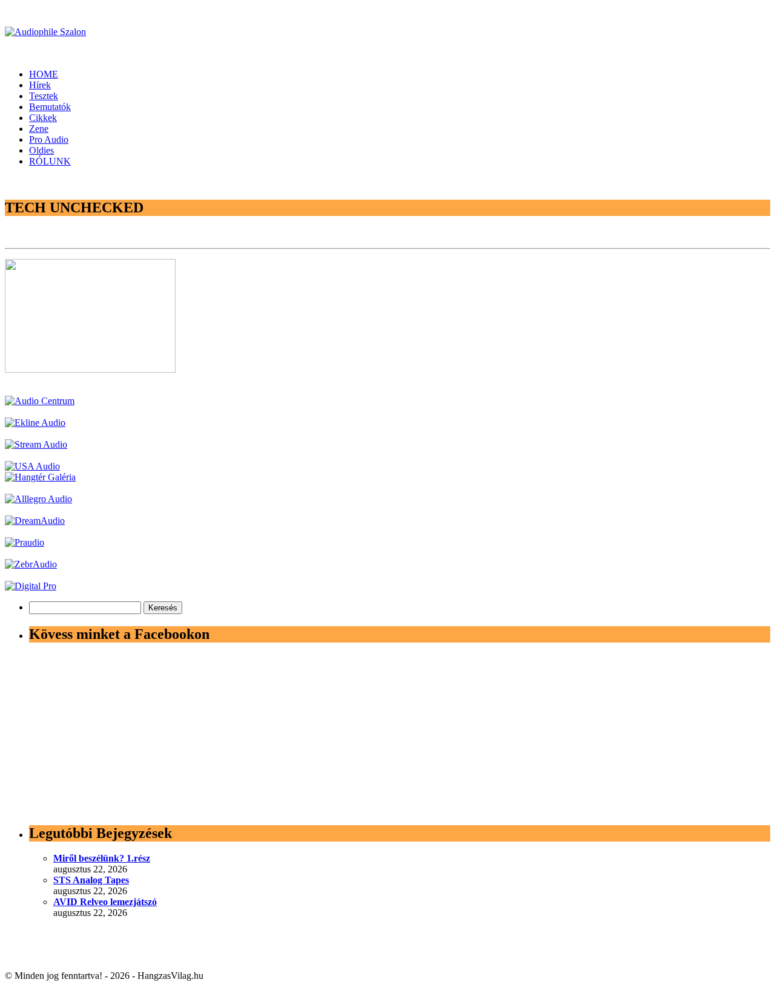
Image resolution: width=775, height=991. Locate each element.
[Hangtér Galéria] (40, 477)
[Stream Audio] (36, 444)
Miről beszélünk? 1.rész (101, 858)
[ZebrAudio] (31, 564)
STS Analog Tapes (91, 880)
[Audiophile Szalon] (45, 32)
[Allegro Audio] (38, 499)
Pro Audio (48, 139)
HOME (43, 74)
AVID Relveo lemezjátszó (105, 902)
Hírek (40, 85)
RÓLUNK (50, 161)
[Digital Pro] (30, 586)
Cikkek (43, 118)
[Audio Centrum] (39, 401)
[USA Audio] (32, 466)
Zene (38, 128)
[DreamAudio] (35, 520)
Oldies (41, 150)
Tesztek (43, 96)
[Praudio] (24, 542)
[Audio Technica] (35, 422)
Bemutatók (50, 107)
